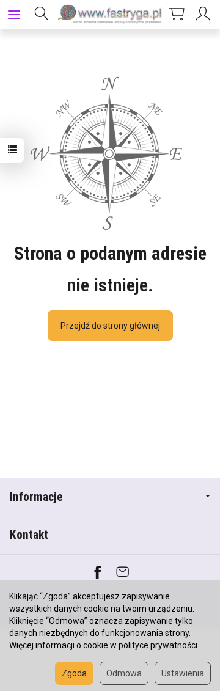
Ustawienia (182, 673)
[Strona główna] (110, 14)
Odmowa (124, 673)
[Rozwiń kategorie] (14, 14)
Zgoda (74, 673)
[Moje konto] (204, 14)
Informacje (36, 497)
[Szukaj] (41, 14)
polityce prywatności (158, 645)
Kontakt (29, 535)
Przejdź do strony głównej (110, 326)
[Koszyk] (176, 14)
